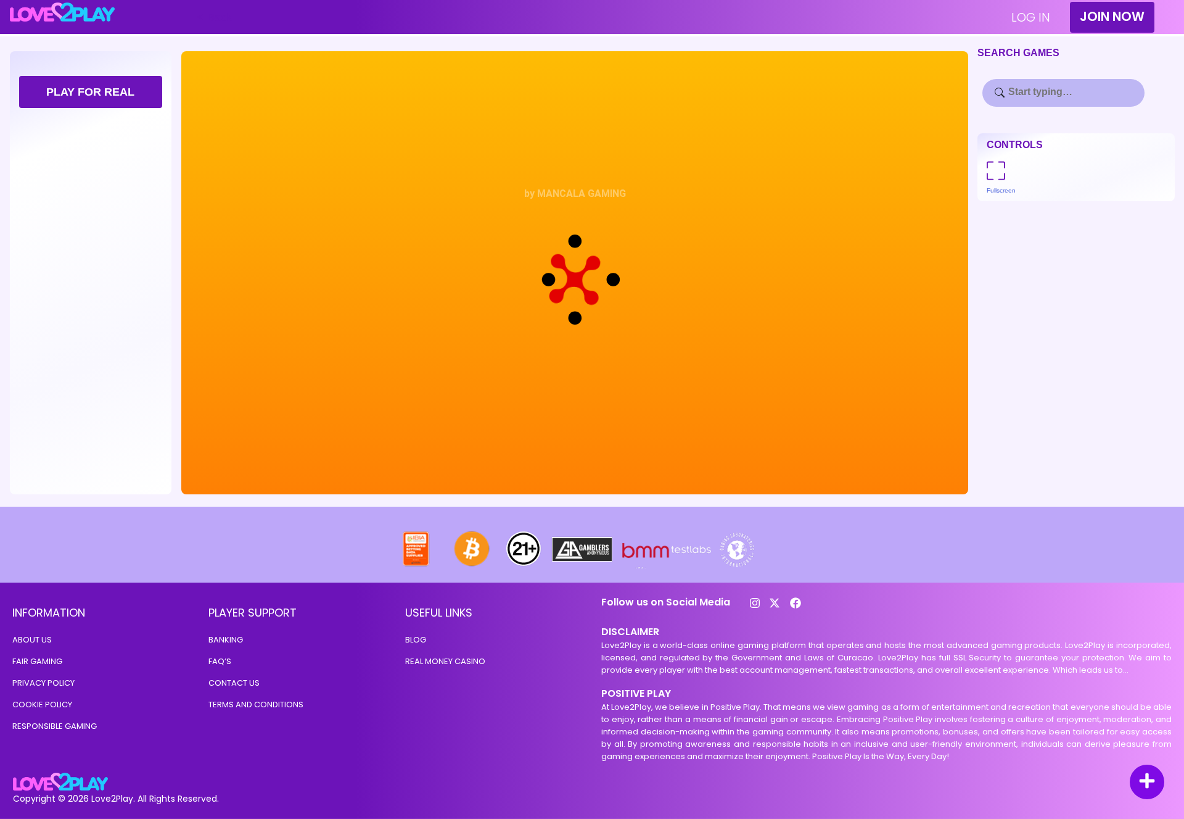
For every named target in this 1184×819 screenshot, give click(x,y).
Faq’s (219, 661)
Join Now (1112, 16)
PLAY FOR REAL (90, 92)
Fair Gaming (37, 661)
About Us (32, 640)
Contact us (234, 683)
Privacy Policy (43, 683)
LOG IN (1030, 17)
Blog (415, 640)
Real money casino (445, 661)
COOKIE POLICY (42, 704)
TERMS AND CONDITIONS (255, 704)
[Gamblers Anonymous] (583, 565)
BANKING (225, 640)
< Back (214, 17)
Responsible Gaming (54, 726)
